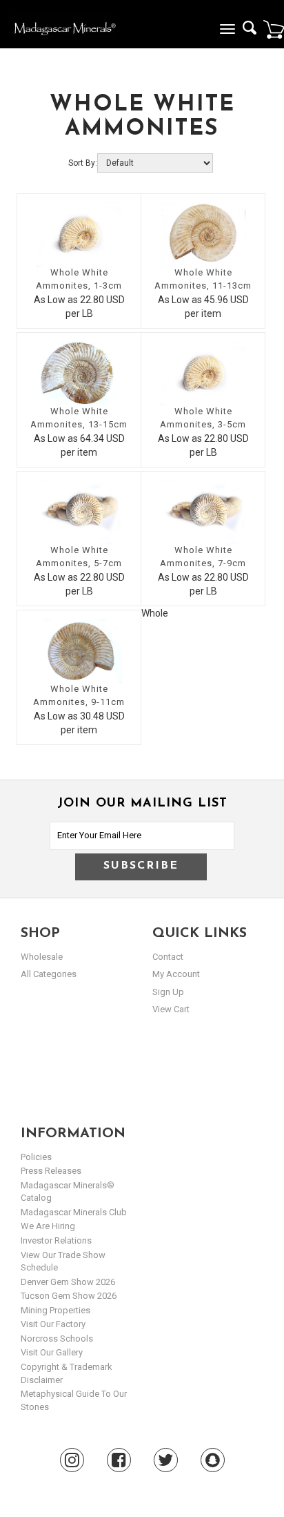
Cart (273, 29)
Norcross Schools (57, 1338)
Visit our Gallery (52, 1352)
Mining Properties (55, 1310)
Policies (36, 1157)
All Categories (49, 974)
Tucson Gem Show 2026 (68, 1296)
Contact (167, 956)
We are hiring (48, 1226)
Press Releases (51, 1171)
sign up (168, 992)
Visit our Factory (53, 1324)
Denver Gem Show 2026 (68, 1282)
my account (176, 974)
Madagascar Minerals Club (74, 1212)
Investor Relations (56, 1240)
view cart (171, 1009)
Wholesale (42, 956)
